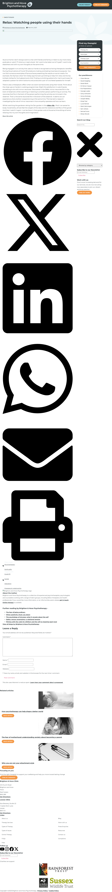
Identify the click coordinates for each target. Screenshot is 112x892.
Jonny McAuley (85, 96)
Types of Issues (6, 830)
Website (5, 669)
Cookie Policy (54, 891)
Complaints (62, 838)
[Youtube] (2, 849)
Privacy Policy (42, 891)
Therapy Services (7, 822)
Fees (3, 842)
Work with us (62, 822)
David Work (84, 83)
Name (5, 660)
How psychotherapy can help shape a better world (22, 711)
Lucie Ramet (84, 104)
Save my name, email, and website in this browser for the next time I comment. (32, 673)
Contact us (61, 834)
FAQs (3, 838)
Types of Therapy (7, 826)
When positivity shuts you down (18, 615)
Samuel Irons (84, 111)
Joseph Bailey (85, 98)
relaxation (7, 584)
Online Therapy (7, 834)
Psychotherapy (9, 564)
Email (5, 664)
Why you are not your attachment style (18, 763)
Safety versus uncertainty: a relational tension (23, 619)
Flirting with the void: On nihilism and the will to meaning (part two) (31, 622)
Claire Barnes (84, 78)
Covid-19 (7, 574)
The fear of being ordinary (15, 612)
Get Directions (5, 797)
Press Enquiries (63, 826)
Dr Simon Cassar (86, 86)
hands (6, 579)
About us (5, 818)
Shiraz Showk (84, 114)
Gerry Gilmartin (85, 93)
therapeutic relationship (12, 588)
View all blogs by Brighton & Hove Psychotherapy (21, 624)
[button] (38, 152)
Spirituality (8, 569)
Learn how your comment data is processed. (46, 682)
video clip (50, 105)
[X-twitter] (16, 849)
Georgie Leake (85, 91)
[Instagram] (7, 849)
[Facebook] (11, 849)
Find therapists (90, 67)
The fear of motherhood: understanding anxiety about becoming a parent (32, 737)
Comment (7, 637)
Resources (61, 830)
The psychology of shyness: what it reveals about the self (27, 617)
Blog (59, 818)
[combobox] (85, 124)
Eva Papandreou (85, 88)
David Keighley (85, 81)
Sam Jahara (84, 109)
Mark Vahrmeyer (85, 106)
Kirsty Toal (83, 101)
